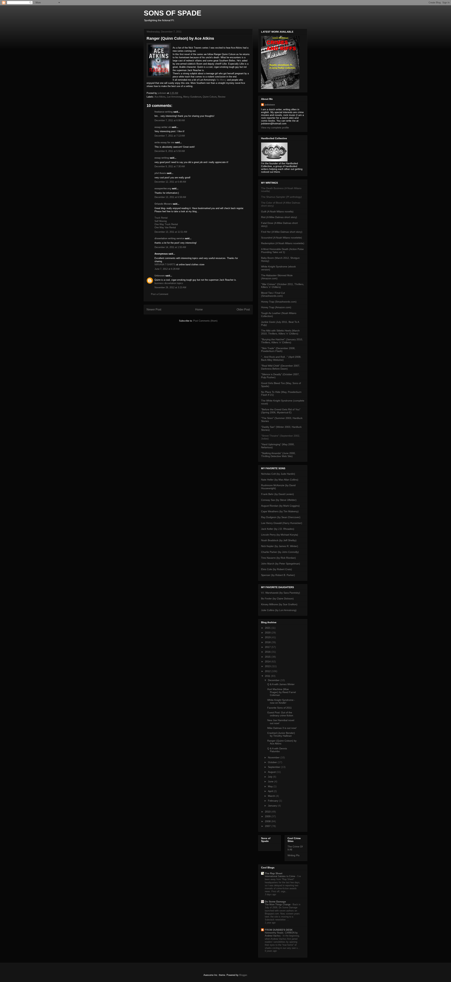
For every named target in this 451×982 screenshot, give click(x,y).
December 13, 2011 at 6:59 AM (170, 197)
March (272, 795)
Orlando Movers (163, 204)
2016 (268, 651)
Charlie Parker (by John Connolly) (280, 552)
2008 (268, 821)
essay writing (162, 157)
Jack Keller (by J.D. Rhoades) (277, 528)
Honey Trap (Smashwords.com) (278, 301)
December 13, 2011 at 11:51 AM (171, 232)
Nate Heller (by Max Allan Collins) (279, 479)
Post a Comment (159, 294)
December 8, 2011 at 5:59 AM (170, 151)
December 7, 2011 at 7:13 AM (170, 135)
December (274, 680)
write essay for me (164, 142)
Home (199, 309)
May (270, 786)
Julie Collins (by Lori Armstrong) (278, 610)
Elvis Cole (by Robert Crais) (276, 569)
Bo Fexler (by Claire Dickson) (277, 598)
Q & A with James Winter (281, 684)
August (272, 772)
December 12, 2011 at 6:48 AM (170, 181)
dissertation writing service (169, 238)
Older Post (243, 309)
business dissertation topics (169, 283)
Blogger (243, 975)
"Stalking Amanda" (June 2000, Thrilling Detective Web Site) (278, 455)
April (271, 791)
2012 (268, 671)
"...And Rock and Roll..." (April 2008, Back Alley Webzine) (281, 358)
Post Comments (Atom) (205, 320)
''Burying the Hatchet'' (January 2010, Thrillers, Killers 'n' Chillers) (282, 341)
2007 (268, 826)
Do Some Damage (275, 901)
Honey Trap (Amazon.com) (276, 307)
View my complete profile (275, 127)
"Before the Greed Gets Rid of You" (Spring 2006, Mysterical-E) (280, 411)
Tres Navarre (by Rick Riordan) (278, 557)
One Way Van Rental (165, 227)
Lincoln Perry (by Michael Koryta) (279, 534)
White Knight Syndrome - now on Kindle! (281, 701)
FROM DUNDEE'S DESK (279, 929)
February (273, 800)
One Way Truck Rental (166, 224)
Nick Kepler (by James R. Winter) (279, 546)
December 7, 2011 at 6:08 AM (170, 120)
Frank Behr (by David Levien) (277, 494)
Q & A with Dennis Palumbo (277, 750)
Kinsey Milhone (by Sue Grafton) (279, 604)
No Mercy (221, 79)
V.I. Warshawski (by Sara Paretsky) (280, 592)
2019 (268, 637)
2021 (268, 627)
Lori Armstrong (174, 96)
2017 (268, 647)
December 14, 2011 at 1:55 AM (170, 247)
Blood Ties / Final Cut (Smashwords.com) (273, 294)
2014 (268, 661)
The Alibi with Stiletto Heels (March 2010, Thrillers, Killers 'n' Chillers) (280, 332)
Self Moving (161, 221)
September (274, 767)
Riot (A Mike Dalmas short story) (279, 217)
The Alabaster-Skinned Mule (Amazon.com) (277, 277)
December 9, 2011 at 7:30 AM (170, 166)
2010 (268, 811)
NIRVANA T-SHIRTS (165, 264)
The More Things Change (278, 904)
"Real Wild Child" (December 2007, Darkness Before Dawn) (280, 367)
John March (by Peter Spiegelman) (280, 563)
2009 (268, 816)
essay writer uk (163, 127)
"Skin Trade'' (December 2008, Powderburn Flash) (278, 350)
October (273, 762)
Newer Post (154, 309)
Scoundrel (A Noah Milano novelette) (281, 237)
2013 (268, 666)
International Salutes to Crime (280, 876)
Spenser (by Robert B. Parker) (278, 575)
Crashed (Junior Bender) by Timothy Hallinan (281, 734)
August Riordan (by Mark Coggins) (280, 505)
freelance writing (164, 111)
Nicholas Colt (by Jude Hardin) (278, 473)
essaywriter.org (163, 188)
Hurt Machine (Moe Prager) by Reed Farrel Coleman (281, 692)
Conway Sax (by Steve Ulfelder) (278, 499)
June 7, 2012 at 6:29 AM (167, 269)
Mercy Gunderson (192, 96)
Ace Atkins (160, 96)
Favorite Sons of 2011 (279, 707)
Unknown (160, 275)
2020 (268, 632)
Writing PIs (293, 855)
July (270, 776)
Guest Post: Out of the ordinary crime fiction (280, 714)
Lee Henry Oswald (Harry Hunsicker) (281, 523)
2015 (268, 656)
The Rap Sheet (273, 873)
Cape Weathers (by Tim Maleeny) (280, 511)
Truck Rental (161, 217)
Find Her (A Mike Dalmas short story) (281, 231)
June (271, 781)
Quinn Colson (210, 96)
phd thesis (160, 173)
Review (221, 96)
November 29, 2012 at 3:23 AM (170, 287)
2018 (268, 642)
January (273, 805)
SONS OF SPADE (172, 13)
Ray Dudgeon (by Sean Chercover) (280, 517)
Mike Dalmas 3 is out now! (281, 728)
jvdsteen (270, 104)
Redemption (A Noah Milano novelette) (282, 243)
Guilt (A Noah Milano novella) (277, 211)
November (274, 757)
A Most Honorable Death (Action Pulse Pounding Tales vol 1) (282, 250)
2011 (268, 676)
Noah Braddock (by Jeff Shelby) (278, 540)
